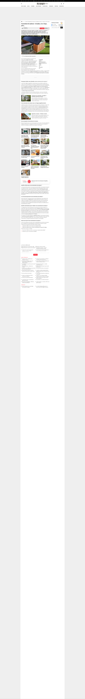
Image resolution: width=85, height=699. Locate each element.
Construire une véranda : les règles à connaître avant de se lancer (42, 259)
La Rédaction (25, 27)
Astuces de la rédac (54, 25)
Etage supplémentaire (42, 61)
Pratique (56, 6)
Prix (39, 68)
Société (49, 0)
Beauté (26, 0)
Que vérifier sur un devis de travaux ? (42, 279)
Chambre (32, 6)
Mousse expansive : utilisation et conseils (27, 266)
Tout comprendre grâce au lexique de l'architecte (42, 274)
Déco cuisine (23, 6)
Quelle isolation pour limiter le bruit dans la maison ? (42, 278)
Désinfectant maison (39, 247)
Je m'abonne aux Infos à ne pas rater (30, 56)
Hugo (61, 0)
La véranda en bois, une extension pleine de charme (28, 280)
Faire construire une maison (27, 273)
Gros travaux (47, 21)
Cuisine (28, 0)
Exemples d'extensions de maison (43, 63)
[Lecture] (29, 181)
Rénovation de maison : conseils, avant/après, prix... (41, 264)
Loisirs (55, 0)
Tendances (51, 6)
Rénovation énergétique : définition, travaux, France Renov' (28, 282)
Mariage (41, 0)
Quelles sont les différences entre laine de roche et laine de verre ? (28, 269)
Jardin (36, 0)
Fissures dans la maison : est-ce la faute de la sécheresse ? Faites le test (28, 271)
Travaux (44, 21)
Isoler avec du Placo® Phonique (27, 277)
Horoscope (58, 0)
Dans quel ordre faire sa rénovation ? (42, 268)
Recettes (31, 0)
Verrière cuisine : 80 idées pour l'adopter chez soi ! (27, 259)
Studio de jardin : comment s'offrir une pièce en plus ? (42, 282)
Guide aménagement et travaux (30, 21)
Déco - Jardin (54, 24)
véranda (34, 61)
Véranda (40, 60)
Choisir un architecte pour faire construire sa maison (27, 276)
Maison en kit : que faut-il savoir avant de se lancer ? (42, 266)
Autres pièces (45, 6)
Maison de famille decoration (41, 252)
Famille (44, 0)
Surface (40, 64)
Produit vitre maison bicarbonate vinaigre (27, 250)
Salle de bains (38, 6)
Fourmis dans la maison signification (42, 249)
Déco (34, 0)
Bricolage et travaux (39, 21)
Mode (23, 0)
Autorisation (41, 67)
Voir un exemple (61, 24)
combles (31, 71)
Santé (47, 0)
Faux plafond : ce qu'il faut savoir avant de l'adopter (28, 264)
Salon (28, 6)
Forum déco (61, 6)
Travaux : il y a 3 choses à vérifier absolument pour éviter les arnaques (42, 276)
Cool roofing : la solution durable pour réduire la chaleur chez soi (42, 261)
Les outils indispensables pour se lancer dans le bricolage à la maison (42, 287)
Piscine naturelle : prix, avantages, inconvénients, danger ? (27, 287)
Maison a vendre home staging (27, 252)
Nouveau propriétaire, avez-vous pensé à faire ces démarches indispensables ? (27, 261)
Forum (63, 0)
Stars (52, 0)
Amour (39, 0)
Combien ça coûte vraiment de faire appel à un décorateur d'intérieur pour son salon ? (42, 271)
